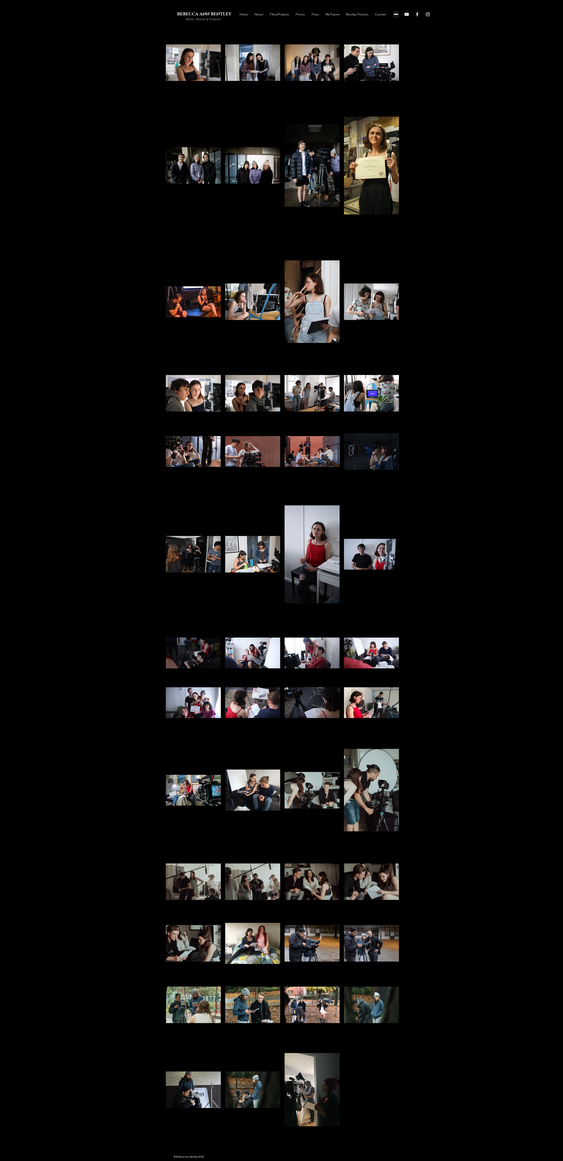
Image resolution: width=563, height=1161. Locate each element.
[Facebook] (417, 14)
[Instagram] (427, 14)
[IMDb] (396, 14)
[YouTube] (406, 14)
